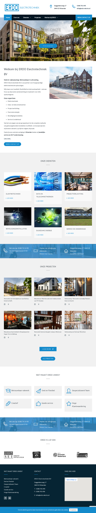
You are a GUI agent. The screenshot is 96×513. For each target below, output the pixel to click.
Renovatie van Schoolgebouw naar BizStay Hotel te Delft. (16, 300)
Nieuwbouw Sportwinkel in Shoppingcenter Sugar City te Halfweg (16, 333)
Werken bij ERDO (50, 17)
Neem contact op (83, 17)
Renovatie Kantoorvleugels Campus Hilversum (47, 332)
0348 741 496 (40, 491)
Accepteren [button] (73, 510)
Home (8, 17)
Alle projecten (48, 358)
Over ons (16, 17)
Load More (46, 349)
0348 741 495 (81, 6)
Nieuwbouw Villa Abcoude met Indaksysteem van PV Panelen (47, 300)
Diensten (26, 17)
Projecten (37, 17)
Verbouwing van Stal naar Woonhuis (75, 332)
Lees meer (10, 198)
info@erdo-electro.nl (83, 8)
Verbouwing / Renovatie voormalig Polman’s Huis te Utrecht (77, 300)
